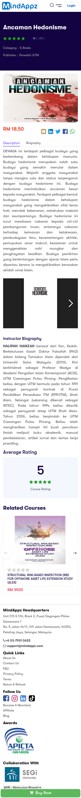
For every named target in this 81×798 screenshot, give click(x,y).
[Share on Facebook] (65, 132)
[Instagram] (15, 700)
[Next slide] (75, 553)
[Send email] (43, 132)
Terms (7, 679)
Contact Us (11, 663)
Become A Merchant (17, 705)
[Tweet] (58, 132)
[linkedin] (23, 700)
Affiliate (8, 710)
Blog (6, 716)
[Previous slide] (6, 553)
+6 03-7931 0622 (18, 640)
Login (71, 5)
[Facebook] (6, 700)
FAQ (6, 668)
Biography (33, 143)
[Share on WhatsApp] (72, 132)
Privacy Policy (13, 674)
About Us (9, 658)
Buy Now (42, 793)
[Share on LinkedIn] (50, 132)
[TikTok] (32, 700)
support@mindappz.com (25, 646)
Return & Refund (14, 684)
